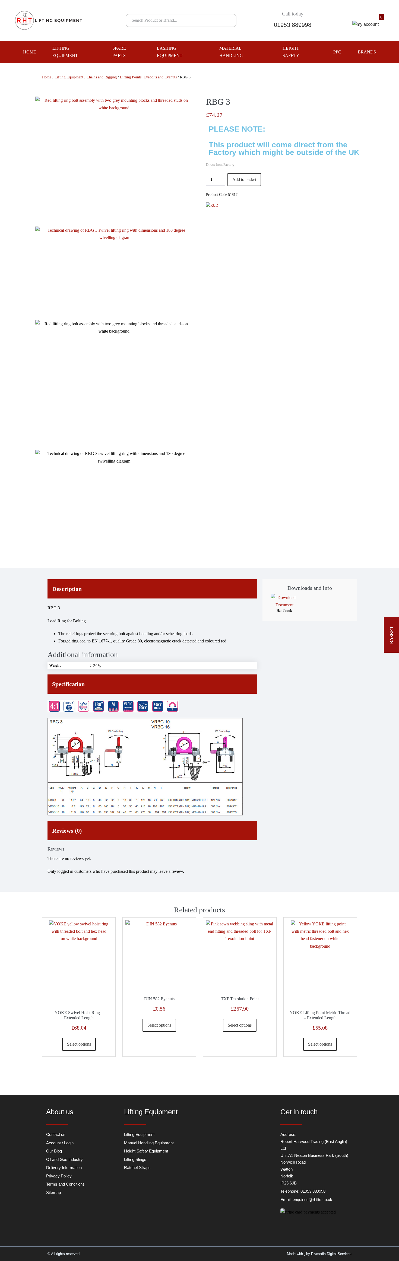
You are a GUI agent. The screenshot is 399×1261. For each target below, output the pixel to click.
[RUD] (212, 205)
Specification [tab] (68, 684)
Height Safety (291, 52)
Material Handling (231, 52)
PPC (337, 52)
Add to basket (244, 179)
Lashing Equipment (169, 52)
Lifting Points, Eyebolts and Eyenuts (148, 77)
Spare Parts (119, 52)
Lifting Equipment (65, 52)
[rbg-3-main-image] (114, 162)
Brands (367, 52)
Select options (79, 1044)
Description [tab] (67, 588)
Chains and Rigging (102, 77)
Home (29, 52)
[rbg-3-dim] (114, 273)
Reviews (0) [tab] (67, 830)
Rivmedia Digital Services (331, 1254)
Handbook (284, 611)
